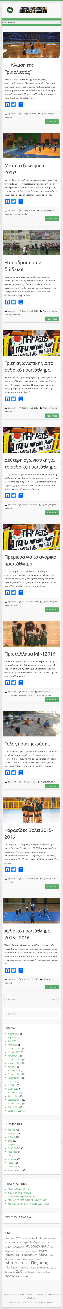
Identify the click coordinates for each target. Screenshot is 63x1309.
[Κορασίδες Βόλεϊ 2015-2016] (31, 810)
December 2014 (15, 1100)
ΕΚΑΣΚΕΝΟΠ (14, 1148)
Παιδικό (11, 1163)
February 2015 (14, 1092)
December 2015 (15, 1074)
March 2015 (13, 1089)
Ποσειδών (41, 1268)
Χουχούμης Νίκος (43, 1272)
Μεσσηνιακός (28, 1259)
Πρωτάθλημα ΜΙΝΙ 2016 (29, 653)
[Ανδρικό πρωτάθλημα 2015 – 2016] (31, 910)
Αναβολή (8, 1247)
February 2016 (14, 1070)
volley (53, 1238)
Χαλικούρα (31, 1272)
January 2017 (14, 1056)
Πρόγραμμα (51, 1268)
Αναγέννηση (18, 1247)
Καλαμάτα (14, 1254)
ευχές (17, 1276)
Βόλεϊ (47, 692)
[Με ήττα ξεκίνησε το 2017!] (31, 145)
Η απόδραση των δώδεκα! (22, 266)
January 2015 (14, 1096)
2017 (18, 1238)
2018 (24, 1238)
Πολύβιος (32, 1268)
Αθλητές (15, 1242)
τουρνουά (24, 1276)
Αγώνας (44, 114)
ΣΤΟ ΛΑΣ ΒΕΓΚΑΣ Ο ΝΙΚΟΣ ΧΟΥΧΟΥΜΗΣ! (27, 1200)
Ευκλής (34, 1251)
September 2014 (15, 1111)
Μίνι (16, 695)
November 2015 (15, 1078)
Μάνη (43, 1254)
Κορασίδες (9, 695)
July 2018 (12, 1041)
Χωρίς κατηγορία (20, 214)
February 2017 (14, 1052)
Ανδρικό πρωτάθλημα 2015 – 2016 (27, 934)
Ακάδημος (23, 1242)
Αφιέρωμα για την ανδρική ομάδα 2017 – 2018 (28, 1204)
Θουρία (43, 1250)
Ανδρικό (51, 114)
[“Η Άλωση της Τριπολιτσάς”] (31, 45)
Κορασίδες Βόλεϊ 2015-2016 (28, 833)
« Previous (11, 999)
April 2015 (12, 1085)
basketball (34, 1238)
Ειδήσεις (8, 315)
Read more (52, 121)
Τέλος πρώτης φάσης (27, 743)
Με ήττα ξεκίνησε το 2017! (25, 169)
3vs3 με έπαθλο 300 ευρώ (19, 1193)
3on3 (7, 1238)
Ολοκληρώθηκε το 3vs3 (18, 1189)
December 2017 (15, 1048)
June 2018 (12, 1045)
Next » (54, 999)
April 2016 (12, 1067)
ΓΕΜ (51, 1247)
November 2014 (15, 1103)
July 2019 (12, 1037)
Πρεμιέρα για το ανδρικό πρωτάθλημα (30, 560)
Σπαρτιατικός (10, 1272)
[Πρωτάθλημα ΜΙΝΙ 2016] (31, 633)
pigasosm (12, 114)
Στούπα (21, 1271)
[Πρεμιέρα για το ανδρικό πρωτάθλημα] (31, 536)
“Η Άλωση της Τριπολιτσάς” (18, 68)
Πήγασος (39, 1262)
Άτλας (8, 1242)
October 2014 (14, 1107)
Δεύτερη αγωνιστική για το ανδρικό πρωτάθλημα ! (31, 463)
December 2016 (15, 1059)
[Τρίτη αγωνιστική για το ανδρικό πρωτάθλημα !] (31, 343)
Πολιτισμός (17, 605)
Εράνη (28, 1251)
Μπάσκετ (8, 117)
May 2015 (12, 1081)
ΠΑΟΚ (27, 1264)
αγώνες (9, 1275)
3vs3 (12, 1238)
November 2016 (15, 1063)
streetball (46, 1238)
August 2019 (13, 1034)
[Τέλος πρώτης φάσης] (31, 723)
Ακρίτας (45, 1242)
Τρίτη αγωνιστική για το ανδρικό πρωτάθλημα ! (28, 366)
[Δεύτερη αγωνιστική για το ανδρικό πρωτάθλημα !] (31, 440)
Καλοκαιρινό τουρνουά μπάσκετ (22, 1196)
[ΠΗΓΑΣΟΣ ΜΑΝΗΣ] (26, 11)
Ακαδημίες (12, 1133)
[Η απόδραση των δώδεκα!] (31, 242)
